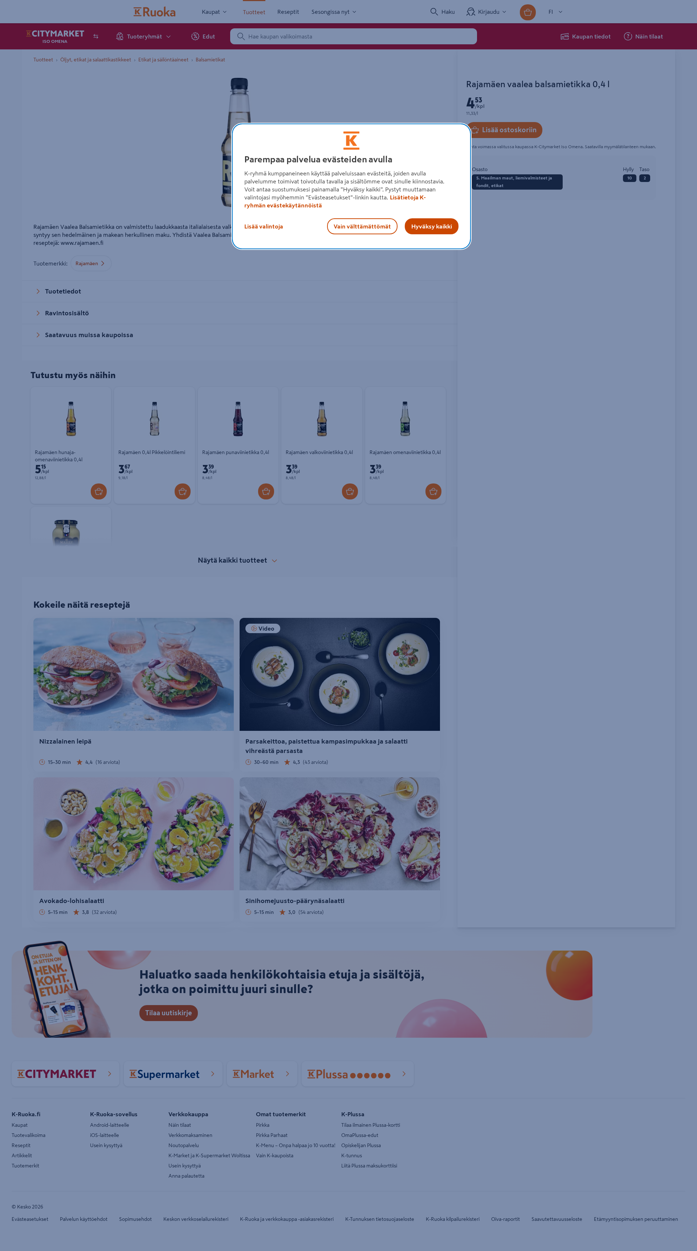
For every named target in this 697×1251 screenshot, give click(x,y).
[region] (351, 186)
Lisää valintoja (263, 226)
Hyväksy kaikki (431, 226)
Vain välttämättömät (362, 226)
